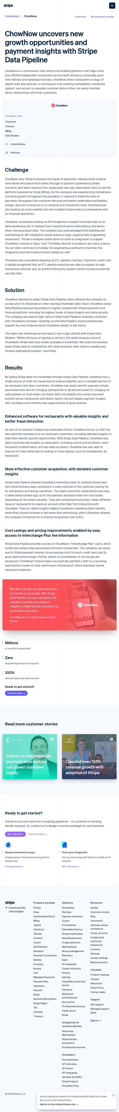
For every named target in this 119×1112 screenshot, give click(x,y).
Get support (97, 1004)
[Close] (113, 1096)
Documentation (70, 1059)
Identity (37, 959)
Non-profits (68, 1001)
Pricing (37, 907)
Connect (38, 938)
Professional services (73, 1006)
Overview (80, 16)
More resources (99, 962)
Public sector (69, 1010)
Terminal (38, 1011)
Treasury (38, 1016)
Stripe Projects (70, 1081)
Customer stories (99, 912)
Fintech (66, 972)
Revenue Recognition (44, 998)
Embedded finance (72, 929)
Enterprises (68, 907)
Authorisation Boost (44, 916)
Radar (36, 994)
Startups (66, 912)
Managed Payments (44, 977)
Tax (35, 1007)
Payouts (37, 990)
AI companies (69, 964)
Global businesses (72, 938)
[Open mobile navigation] (112, 5)
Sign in (94, 1020)
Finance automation (72, 933)
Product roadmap (99, 974)
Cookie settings (99, 957)
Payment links (40, 981)
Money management (73, 951)
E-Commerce (69, 925)
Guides (94, 907)
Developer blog (70, 1085)
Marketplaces (69, 946)
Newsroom (96, 983)
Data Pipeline (40, 946)
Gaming (66, 977)
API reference (70, 866)
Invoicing (38, 964)
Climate (37, 933)
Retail (65, 1014)
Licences (95, 949)
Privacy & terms (99, 933)
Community (96, 920)
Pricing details (13, 866)
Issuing (37, 968)
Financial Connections (45, 955)
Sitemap (94, 953)
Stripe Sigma (40, 1003)
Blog (92, 916)
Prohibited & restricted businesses (97, 941)
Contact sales (15, 693)
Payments (38, 985)
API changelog (69, 1072)
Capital (37, 925)
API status (67, 1068)
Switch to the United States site (58, 1104)
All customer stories (102, 16)
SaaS (64, 959)
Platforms (67, 955)
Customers (12, 16)
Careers (94, 979)
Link (35, 972)
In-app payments (71, 942)
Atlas (36, 912)
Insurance (67, 989)
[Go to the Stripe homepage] (8, 903)
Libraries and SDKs (72, 1077)
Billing (36, 920)
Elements (38, 951)
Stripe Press (97, 987)
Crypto (37, 942)
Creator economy (71, 968)
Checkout (38, 929)
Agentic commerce (72, 916)
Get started (14, 834)
